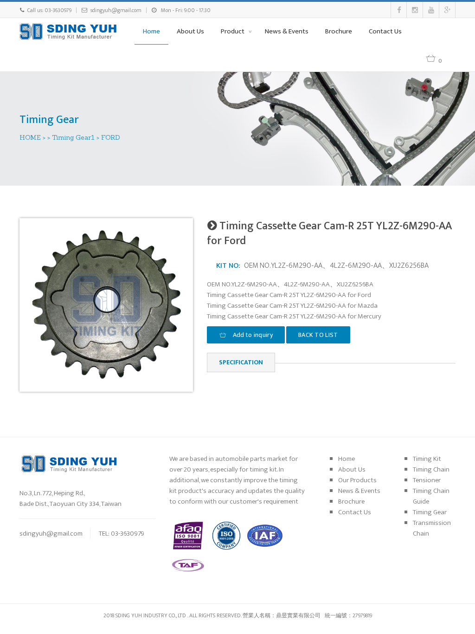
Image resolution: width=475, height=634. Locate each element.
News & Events (286, 31)
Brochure (338, 31)
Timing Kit (427, 459)
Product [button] (233, 31)
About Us (190, 31)
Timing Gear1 (73, 137)
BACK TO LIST (318, 335)
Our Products (357, 480)
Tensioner (427, 480)
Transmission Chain (432, 528)
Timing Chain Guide (431, 496)
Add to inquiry (252, 335)
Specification (241, 362)
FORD (110, 137)
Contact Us (385, 31)
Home (151, 31)
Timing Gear (430, 512)
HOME (30, 137)
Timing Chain (431, 469)
